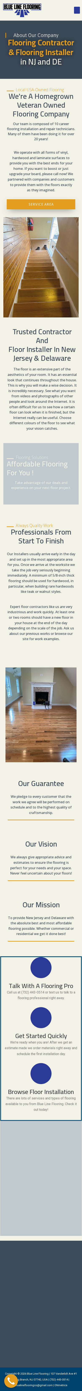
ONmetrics (60, 1385)
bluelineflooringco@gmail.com (34, 1385)
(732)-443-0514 (59, 1379)
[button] (77, 10)
